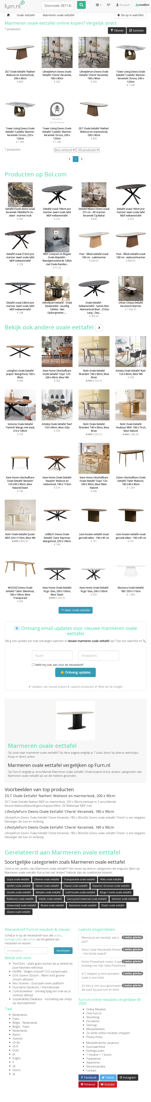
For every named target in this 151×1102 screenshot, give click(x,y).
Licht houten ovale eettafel (80, 892)
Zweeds (18, 1038)
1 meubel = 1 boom (99, 1054)
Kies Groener (21, 983)
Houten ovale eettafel (19, 892)
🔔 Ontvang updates (75, 672)
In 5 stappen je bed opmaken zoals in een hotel (112, 975)
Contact (91, 1070)
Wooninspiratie (95, 1066)
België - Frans (21, 1026)
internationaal (50, 987)
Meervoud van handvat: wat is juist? (112, 939)
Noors (16, 1034)
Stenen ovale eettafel (47, 886)
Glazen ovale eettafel (18, 912)
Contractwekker (22, 991)
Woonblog (92, 1017)
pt (14, 1054)
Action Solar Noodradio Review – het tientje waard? (112, 951)
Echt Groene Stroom (26, 975)
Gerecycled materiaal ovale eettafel (87, 899)
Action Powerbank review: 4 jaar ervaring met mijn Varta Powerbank (112, 963)
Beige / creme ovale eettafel (115, 892)
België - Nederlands (25, 1023)
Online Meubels (96, 1009)
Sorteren (138, 30)
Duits (16, 1050)
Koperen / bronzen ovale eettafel (111, 886)
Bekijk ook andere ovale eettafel (50, 327)
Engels (17, 1058)
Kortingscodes (95, 1051)
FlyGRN (17, 971)
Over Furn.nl (93, 1013)
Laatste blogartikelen (96, 929)
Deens (17, 1070)
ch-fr (15, 1046)
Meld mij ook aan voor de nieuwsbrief (58, 665)
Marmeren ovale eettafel (82, 905)
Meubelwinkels (95, 1029)
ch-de (16, 1042)
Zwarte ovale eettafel (75, 886)
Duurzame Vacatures (26, 987)
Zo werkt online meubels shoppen (108, 1033)
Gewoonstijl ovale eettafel (21, 905)
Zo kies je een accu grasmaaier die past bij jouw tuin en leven (112, 987)
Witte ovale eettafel (111, 879)
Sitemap (91, 1025)
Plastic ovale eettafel (112, 905)
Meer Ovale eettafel (77, 610)
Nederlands (20, 1015)
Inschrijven (63, 950)
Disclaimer (92, 1021)
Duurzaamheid (95, 1047)
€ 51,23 (57, 260)
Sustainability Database (27, 999)
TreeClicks (19, 963)
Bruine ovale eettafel (52, 905)
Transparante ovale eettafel (79, 879)
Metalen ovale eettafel (48, 892)
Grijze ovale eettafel (18, 879)
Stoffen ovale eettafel (18, 886)
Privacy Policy (94, 1037)
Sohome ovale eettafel (124, 899)
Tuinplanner (93, 1058)
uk (14, 1066)
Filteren (118, 30)
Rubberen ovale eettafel (20, 899)
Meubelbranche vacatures (102, 1043)
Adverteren (93, 1062)
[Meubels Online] (8, 15)
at (14, 1074)
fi (13, 1062)
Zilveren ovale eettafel (46, 879)
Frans (16, 1019)
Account (124, 5)
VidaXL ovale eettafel (50, 899)
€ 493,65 (94, 309)
